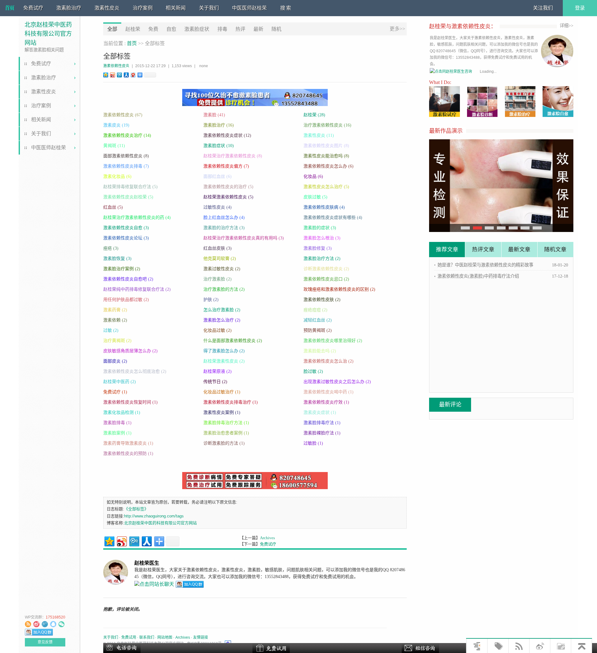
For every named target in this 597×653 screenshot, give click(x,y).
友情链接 (200, 637)
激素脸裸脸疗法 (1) (321, 433)
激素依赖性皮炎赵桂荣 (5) (128, 197)
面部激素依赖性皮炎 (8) (126, 156)
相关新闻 (176, 8)
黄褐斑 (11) (114, 145)
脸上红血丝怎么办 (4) (224, 217)
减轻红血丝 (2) (317, 320)
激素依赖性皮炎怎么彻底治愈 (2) (134, 371)
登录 (580, 8)
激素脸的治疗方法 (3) (224, 227)
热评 (240, 29)
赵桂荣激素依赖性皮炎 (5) (228, 197)
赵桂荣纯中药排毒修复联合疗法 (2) (137, 289)
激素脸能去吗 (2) (319, 351)
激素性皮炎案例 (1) (221, 412)
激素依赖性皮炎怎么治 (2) (328, 361)
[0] (465, 227)
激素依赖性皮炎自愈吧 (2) (128, 279)
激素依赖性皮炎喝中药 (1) (328, 392)
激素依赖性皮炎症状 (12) (227, 135)
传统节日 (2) (215, 381)
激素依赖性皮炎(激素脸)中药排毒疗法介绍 (478, 276)
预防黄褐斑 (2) (317, 330)
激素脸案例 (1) (117, 433)
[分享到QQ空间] (105, 75)
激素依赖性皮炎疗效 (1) (326, 402)
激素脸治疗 (68, 8)
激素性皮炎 (107, 8)
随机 (276, 29)
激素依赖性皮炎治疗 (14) (127, 135)
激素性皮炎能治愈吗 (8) (326, 156)
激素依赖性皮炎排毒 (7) (126, 166)
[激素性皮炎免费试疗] (501, 185)
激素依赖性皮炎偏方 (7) (226, 166)
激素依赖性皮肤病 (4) (324, 207)
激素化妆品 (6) (117, 176)
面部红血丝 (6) (217, 176)
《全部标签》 (136, 509)
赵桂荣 (132, 29)
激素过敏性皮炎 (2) (221, 268)
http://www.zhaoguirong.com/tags (154, 516)
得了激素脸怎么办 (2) (224, 351)
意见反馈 (45, 642)
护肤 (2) (211, 299)
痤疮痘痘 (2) (315, 310)
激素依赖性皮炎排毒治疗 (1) (230, 402)
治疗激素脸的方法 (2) (224, 289)
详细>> (566, 25)
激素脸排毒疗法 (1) (321, 422)
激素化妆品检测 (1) (121, 412)
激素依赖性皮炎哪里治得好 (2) (332, 340)
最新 (258, 29)
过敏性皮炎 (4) (217, 207)
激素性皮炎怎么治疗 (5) (326, 186)
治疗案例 (143, 8)
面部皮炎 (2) (115, 361)
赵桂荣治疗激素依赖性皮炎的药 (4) (137, 217)
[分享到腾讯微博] (119, 75)
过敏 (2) (110, 330)
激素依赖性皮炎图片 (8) (326, 145)
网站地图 (164, 637)
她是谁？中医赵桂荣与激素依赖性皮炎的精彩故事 (485, 264)
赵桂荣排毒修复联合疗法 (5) (130, 186)
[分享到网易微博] (132, 75)
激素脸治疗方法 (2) (321, 258)
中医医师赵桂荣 (249, 8)
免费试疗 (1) (115, 392)
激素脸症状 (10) (218, 145)
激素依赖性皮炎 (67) (122, 115)
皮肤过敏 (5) (315, 197)
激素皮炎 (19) (116, 125)
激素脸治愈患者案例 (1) (226, 433)
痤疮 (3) (110, 248)
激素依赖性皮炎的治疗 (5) (228, 186)
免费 (153, 29)
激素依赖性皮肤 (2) (321, 299)
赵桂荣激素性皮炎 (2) (224, 361)
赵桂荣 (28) (314, 115)
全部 (112, 29)
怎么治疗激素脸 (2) (221, 310)
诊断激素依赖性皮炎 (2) (326, 268)
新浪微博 (36, 624)
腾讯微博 (45, 624)
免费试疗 (33, 8)
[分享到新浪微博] (112, 75)
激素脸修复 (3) (317, 248)
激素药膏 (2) (115, 310)
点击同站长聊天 (53, 624)
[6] (537, 227)
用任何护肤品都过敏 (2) (126, 299)
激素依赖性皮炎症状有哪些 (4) (332, 217)
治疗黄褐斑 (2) (117, 340)
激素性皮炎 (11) (318, 135)
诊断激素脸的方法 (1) (224, 443)
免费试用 (128, 637)
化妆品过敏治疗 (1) (221, 392)
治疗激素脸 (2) (217, 279)
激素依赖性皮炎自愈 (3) (126, 227)
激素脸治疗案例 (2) (121, 268)
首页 (132, 43)
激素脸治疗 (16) (218, 125)
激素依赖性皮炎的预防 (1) (128, 453)
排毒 (222, 29)
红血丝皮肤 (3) (217, 248)
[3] (501, 227)
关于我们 (209, 8)
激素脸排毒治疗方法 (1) (226, 422)
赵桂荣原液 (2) (217, 371)
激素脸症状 (196, 29)
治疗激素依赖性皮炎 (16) (327, 125)
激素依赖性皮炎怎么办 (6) (328, 166)
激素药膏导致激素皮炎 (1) (128, 443)
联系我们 (146, 637)
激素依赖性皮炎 (116, 66)
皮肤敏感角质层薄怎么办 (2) (130, 351)
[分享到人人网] (126, 75)
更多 (397, 28)
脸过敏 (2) (313, 371)
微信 (61, 624)
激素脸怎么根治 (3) (321, 238)
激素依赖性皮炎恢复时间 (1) (130, 402)
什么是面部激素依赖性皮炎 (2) (232, 340)
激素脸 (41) (214, 115)
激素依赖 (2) (115, 320)
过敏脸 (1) (313, 443)
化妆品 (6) (313, 176)
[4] (513, 227)
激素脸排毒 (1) (117, 422)
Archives (267, 537)
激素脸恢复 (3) (117, 258)
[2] (489, 227)
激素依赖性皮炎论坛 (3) (126, 238)
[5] (525, 227)
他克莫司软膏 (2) (219, 258)
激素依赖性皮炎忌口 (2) (326, 279)
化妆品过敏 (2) (217, 330)
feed (28, 624)
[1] (477, 227)
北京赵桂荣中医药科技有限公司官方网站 (9, 8)
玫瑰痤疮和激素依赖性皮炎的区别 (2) (339, 289)
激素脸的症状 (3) (319, 227)
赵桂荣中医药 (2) (119, 381)
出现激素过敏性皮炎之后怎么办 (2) (337, 381)
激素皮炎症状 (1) (319, 412)
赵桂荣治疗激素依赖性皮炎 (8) (232, 156)
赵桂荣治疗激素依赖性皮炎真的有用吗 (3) (243, 238)
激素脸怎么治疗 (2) (221, 320)
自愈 (171, 29)
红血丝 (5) (113, 207)
